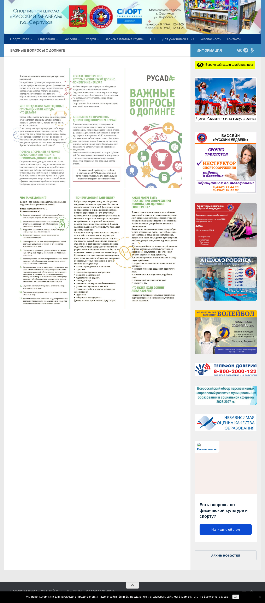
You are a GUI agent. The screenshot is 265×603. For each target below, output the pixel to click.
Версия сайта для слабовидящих (228, 64)
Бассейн (70, 39)
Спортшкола (19, 39)
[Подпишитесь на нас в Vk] (238, 50)
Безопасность (210, 39)
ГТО (153, 39)
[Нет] (260, 597)
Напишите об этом (225, 529)
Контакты (234, 39)
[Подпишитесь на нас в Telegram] (245, 50)
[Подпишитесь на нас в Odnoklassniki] (252, 50)
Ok (235, 596)
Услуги (91, 39)
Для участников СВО (178, 39)
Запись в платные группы (124, 39)
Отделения (46, 39)
